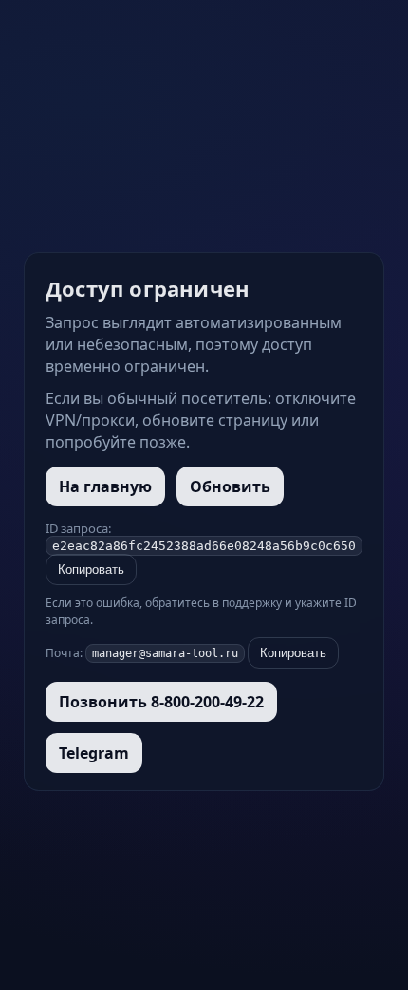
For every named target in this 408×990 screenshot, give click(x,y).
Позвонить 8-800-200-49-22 (161, 701)
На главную (105, 486)
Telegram (94, 752)
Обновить (230, 486)
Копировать (91, 569)
